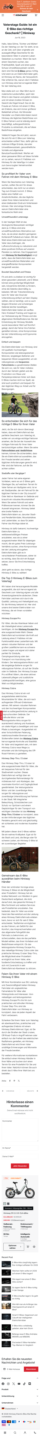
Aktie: (4, 1081)
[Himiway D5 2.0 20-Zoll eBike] (20, 1189)
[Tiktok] (24, 1383)
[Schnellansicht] (34, 1246)
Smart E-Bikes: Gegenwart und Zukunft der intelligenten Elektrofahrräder (24, 1317)
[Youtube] (19, 1383)
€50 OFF (1, 715)
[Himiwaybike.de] (20, 15)
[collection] (5, 1433)
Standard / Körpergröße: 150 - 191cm (18, 1208)
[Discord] (29, 1383)
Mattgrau (8, 1204)
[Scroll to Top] (36, 1420)
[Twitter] (18, 1081)
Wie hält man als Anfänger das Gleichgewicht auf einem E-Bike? (24, 1307)
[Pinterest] (14, 1081)
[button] (36, 15)
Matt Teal (5, 1204)
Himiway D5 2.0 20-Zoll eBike (15, 1213)
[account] (25, 1433)
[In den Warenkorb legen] (27, 1246)
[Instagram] (8, 1383)
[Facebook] (10, 1081)
